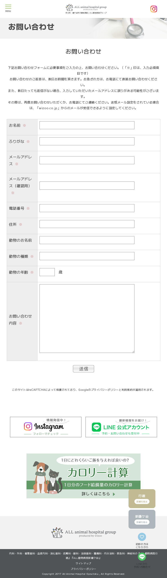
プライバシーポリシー (105, 390)
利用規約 (127, 390)
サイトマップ (83, 563)
